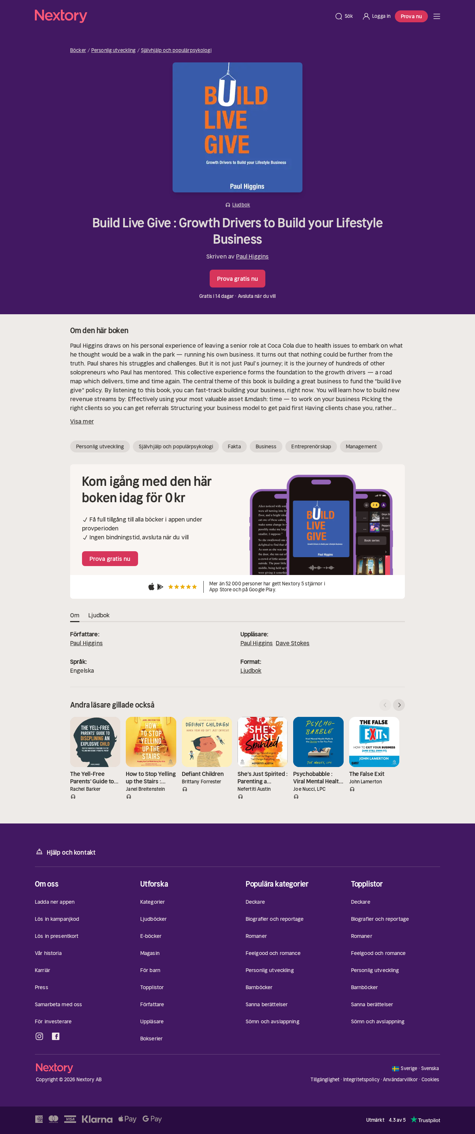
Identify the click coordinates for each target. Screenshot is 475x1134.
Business (266, 446)
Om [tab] (74, 615)
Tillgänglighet (325, 1079)
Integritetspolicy (361, 1079)
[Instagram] (39, 1036)
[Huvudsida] (437, 16)
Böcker (78, 50)
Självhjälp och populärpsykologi (176, 50)
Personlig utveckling (113, 50)
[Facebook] (55, 1036)
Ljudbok (251, 670)
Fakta (234, 446)
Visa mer (82, 421)
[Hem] (182, 16)
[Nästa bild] (399, 705)
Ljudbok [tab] (98, 615)
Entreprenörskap (311, 446)
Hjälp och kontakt (71, 852)
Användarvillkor (400, 1079)
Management (361, 446)
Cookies (430, 1080)
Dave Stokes (292, 643)
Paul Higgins (252, 256)
